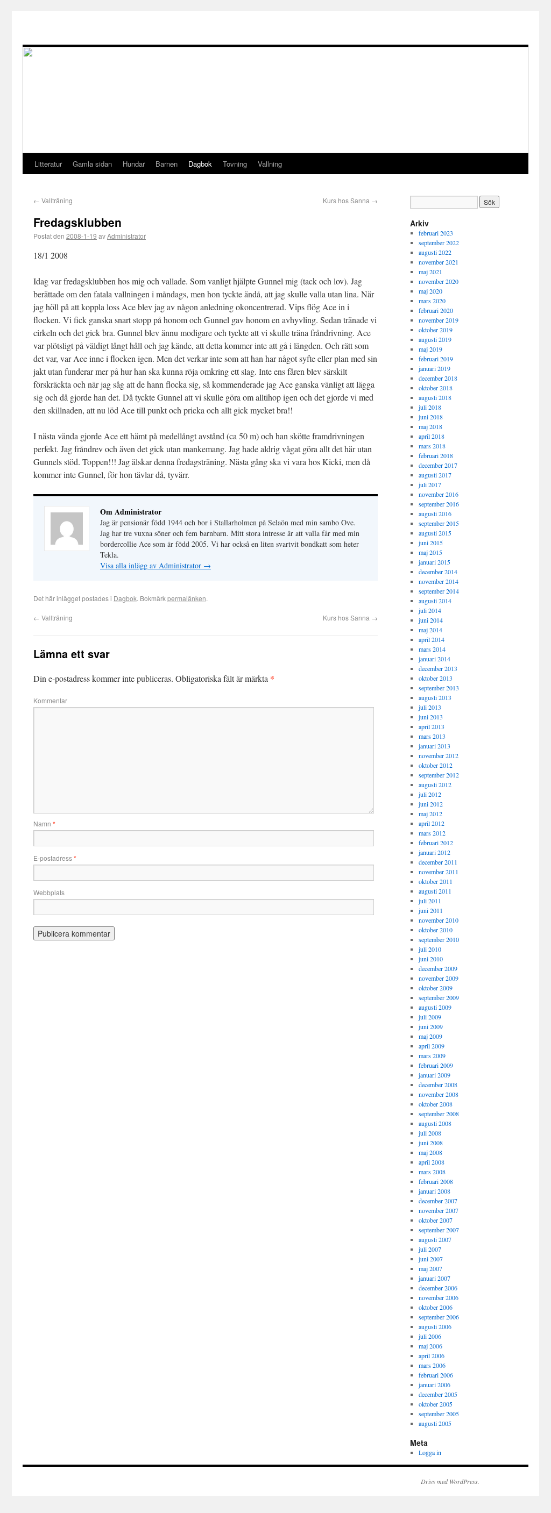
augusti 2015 (435, 533)
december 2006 (438, 1287)
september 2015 (439, 523)
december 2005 (438, 1394)
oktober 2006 (436, 1307)
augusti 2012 (435, 784)
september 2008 (439, 1113)
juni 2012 (431, 804)
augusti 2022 (435, 252)
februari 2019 (436, 358)
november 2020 (438, 281)
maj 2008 (430, 1152)
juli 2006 (430, 1336)
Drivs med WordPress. (450, 1481)
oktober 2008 (436, 1104)
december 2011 (438, 862)
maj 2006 (430, 1345)
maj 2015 (430, 552)
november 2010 (438, 920)
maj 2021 (430, 271)
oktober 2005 (436, 1404)
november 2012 (438, 755)
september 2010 (439, 939)
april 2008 (431, 1162)
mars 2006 (432, 1365)
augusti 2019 (435, 339)
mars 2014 (432, 649)
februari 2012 (436, 842)
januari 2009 (434, 1074)
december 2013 (438, 668)
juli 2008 (430, 1133)
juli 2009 (430, 1016)
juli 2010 (430, 949)
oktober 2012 (436, 765)
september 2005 (439, 1413)
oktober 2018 (436, 387)
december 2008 (438, 1084)
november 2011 (438, 871)
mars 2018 (432, 445)
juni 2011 (431, 910)
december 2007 (438, 1200)
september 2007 (439, 1229)
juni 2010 (431, 958)
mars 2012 (432, 833)
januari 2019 (434, 368)
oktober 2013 (436, 678)
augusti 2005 (435, 1423)
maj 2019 (430, 349)
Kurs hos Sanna (350, 200)
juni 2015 (431, 542)
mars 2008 (432, 1171)
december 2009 (438, 968)
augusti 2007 (435, 1239)
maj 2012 (430, 813)
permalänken (186, 598)
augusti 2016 (435, 513)
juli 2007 (430, 1249)
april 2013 (431, 726)
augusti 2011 (435, 891)
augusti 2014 (435, 600)
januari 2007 (434, 1278)
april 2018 (431, 436)
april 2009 (431, 1045)
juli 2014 (430, 610)
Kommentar (50, 700)
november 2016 (438, 494)
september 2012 (439, 774)
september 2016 (439, 503)
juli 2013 (430, 707)
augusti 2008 (435, 1123)
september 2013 (439, 687)
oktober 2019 (436, 329)
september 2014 (439, 591)
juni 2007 (431, 1258)
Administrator (126, 235)
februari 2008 (436, 1181)
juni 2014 (431, 620)
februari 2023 (436, 233)
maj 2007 (430, 1268)
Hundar (134, 164)
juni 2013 (431, 716)
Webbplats (49, 892)
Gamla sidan (92, 164)
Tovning (235, 164)
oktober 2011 (436, 881)
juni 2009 (431, 1026)
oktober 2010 (436, 929)
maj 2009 (430, 1036)
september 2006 (439, 1316)
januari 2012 (434, 852)
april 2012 (431, 823)
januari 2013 (434, 745)
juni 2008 (431, 1142)
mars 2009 (432, 1055)
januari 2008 (434, 1191)
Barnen (167, 164)
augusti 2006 (435, 1326)
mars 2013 (432, 736)
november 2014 (438, 581)
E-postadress (54, 857)
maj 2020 (430, 291)
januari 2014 (434, 658)
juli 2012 (430, 794)
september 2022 (439, 242)
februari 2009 (436, 1065)
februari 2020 (436, 310)
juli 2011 (430, 900)
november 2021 (438, 262)
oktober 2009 (436, 987)
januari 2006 (434, 1384)
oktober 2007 (436, 1220)
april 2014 (431, 639)
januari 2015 (434, 562)
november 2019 (438, 320)
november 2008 (438, 1094)
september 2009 (439, 997)
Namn (44, 823)
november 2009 (438, 978)
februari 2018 (436, 455)
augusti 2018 (435, 397)
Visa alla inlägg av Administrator (155, 565)
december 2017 (438, 465)
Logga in (430, 1452)
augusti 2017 (435, 474)
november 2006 (438, 1297)
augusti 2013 (435, 697)
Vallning (270, 164)
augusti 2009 (435, 1007)
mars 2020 (432, 300)
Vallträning (53, 200)
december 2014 (438, 571)
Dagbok (200, 164)
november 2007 (438, 1210)
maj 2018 (430, 426)
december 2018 (438, 378)
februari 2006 (436, 1375)
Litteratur (48, 164)
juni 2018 (431, 416)
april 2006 (431, 1355)
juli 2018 (430, 407)
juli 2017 (430, 484)
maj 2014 (430, 629)
